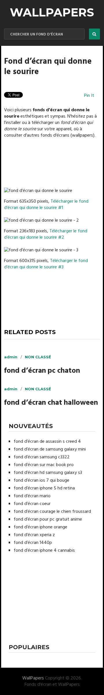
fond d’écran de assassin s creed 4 (47, 441)
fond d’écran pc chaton (42, 371)
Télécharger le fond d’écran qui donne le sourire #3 (46, 264)
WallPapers (52, 12)
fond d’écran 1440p (33, 543)
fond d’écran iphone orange (40, 527)
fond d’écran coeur (32, 504)
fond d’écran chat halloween (51, 403)
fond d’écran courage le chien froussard (52, 511)
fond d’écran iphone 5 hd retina (44, 488)
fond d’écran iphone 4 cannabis (44, 550)
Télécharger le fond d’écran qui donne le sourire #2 (45, 234)
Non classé (38, 357)
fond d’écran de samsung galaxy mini (50, 449)
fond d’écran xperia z (34, 535)
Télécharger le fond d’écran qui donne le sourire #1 (46, 205)
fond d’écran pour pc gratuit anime (48, 519)
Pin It (89, 95)
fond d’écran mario (32, 496)
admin (10, 357)
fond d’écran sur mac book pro (44, 465)
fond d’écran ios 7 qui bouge (41, 480)
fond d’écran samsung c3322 (42, 457)
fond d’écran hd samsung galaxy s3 (48, 472)
